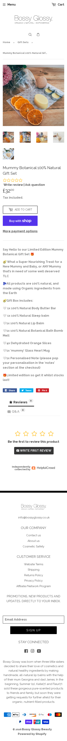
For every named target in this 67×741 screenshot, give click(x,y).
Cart (60, 4)
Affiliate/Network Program (33, 586)
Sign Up (33, 630)
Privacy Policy (33, 580)
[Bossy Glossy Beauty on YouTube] (39, 651)
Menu (11, 4)
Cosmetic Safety (33, 546)
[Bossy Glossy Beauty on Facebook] (26, 651)
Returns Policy (33, 575)
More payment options (20, 231)
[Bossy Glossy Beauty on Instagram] (32, 651)
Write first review (35, 450)
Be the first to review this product (33, 441)
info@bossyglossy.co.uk (34, 517)
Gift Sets (22, 42)
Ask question (35, 185)
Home (6, 42)
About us (33, 541)
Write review (13, 185)
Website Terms (33, 564)
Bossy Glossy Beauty (37, 729)
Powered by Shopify (32, 734)
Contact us (33, 535)
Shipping (33, 569)
